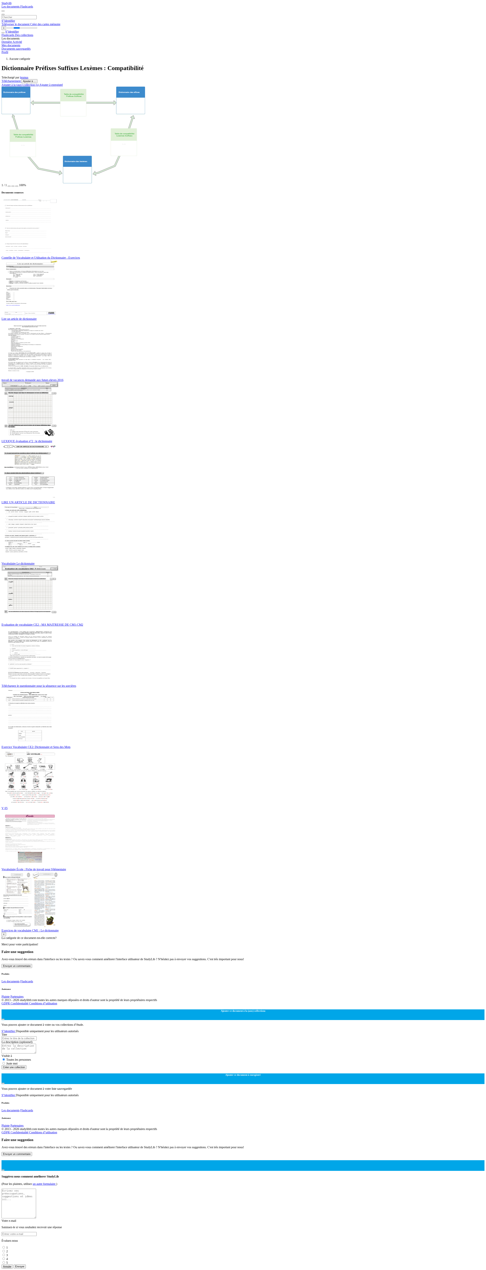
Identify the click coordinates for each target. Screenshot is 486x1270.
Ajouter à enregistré (51, 84)
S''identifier (8, 20)
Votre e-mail (9, 1220)
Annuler (7, 1266)
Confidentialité (20, 1003)
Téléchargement (11, 81)
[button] (9, 186)
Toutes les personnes (18, 1059)
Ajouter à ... (29, 81)
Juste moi (11, 1063)
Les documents (11, 6)
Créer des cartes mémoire (45, 24)
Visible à (7, 1055)
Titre (4, 1034)
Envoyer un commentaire (17, 966)
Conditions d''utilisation (43, 1003)
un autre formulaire (44, 1183)
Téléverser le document (16, 24)
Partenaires (17, 996)
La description (17, 1042)
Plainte (6, 996)
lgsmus (24, 77)
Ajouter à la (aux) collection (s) (20, 84)
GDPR (6, 1003)
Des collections (24, 35)
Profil (5, 52)
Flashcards (26, 6)
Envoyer (19, 1266)
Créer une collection (14, 1067)
